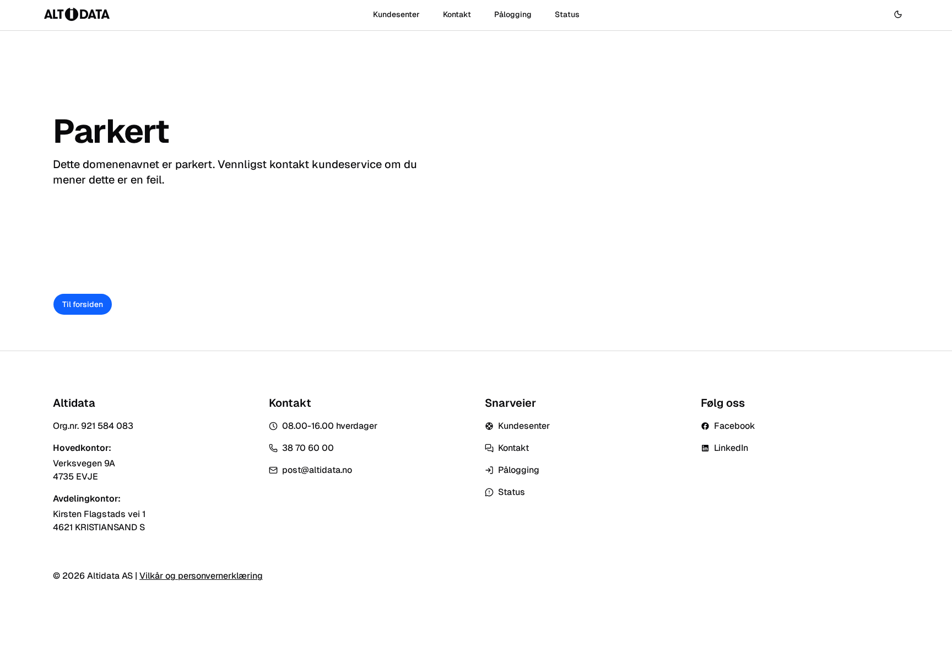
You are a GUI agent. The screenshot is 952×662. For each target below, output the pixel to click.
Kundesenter (396, 14)
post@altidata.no (317, 470)
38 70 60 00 (308, 448)
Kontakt (457, 14)
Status (567, 14)
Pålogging (513, 14)
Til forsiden (82, 304)
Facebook (734, 426)
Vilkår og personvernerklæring (201, 576)
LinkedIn (731, 448)
